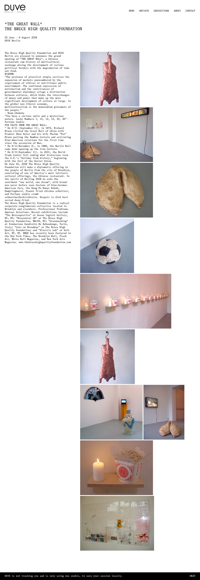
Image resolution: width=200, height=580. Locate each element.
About (177, 11)
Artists (144, 11)
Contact (190, 11)
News (131, 11)
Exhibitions (161, 11)
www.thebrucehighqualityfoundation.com (45, 242)
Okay (192, 576)
